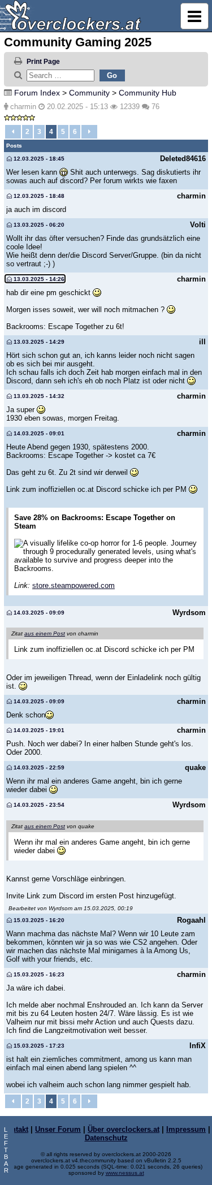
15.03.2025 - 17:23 (38, 1046)
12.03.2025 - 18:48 (38, 196)
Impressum (186, 1129)
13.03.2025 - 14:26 (38, 279)
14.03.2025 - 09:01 (38, 433)
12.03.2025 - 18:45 (38, 158)
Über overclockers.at (123, 1129)
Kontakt (15, 1129)
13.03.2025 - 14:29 (38, 342)
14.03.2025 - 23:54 (38, 805)
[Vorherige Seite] (13, 132)
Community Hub (147, 92)
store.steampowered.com (73, 585)
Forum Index (37, 92)
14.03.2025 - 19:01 (38, 730)
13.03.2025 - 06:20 (38, 225)
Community (89, 92)
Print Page (43, 62)
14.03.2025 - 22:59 (38, 767)
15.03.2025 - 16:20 (38, 920)
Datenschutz (106, 1138)
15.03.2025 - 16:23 (38, 974)
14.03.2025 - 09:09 (38, 612)
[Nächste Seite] (89, 132)
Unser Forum (58, 1129)
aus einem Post (44, 633)
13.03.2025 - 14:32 (38, 396)
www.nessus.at (125, 1173)
